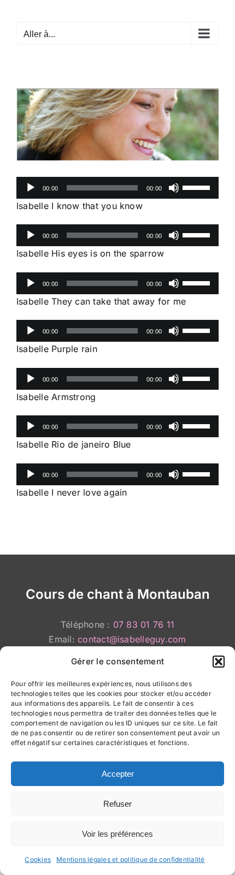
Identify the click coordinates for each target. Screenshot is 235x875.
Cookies (38, 859)
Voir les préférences (117, 833)
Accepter (118, 773)
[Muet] (173, 187)
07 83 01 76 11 (143, 624)
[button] (218, 661)
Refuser (117, 803)
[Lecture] (30, 187)
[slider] (198, 187)
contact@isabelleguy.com (132, 639)
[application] (117, 188)
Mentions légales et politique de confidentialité (130, 859)
